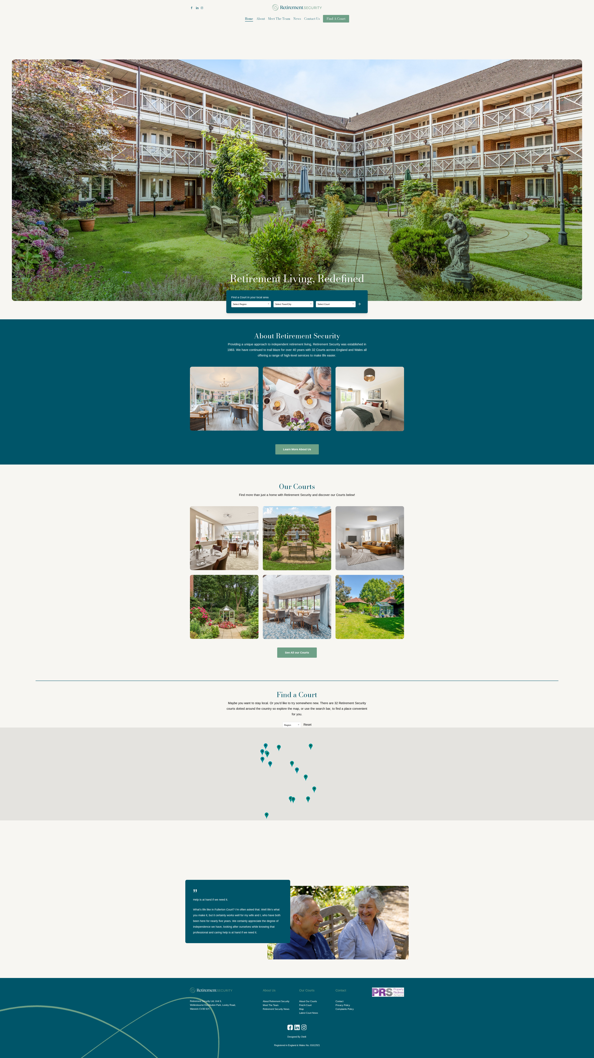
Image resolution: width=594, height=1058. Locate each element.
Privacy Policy (343, 1005)
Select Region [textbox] (240, 304)
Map (301, 1009)
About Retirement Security (276, 1001)
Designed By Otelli (297, 1036)
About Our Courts (308, 1001)
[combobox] (251, 304)
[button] (297, 449)
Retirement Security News (276, 1009)
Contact (339, 1001)
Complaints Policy (345, 1009)
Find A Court (305, 1005)
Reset (307, 724)
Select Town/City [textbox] (283, 304)
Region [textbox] (287, 725)
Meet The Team (271, 1005)
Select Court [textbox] (324, 304)
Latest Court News (308, 1013)
